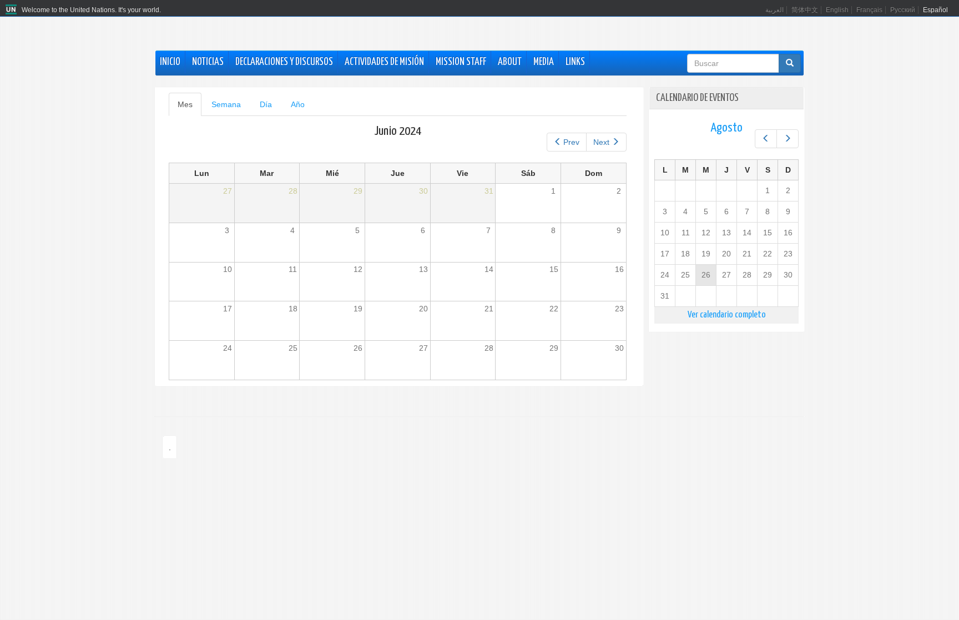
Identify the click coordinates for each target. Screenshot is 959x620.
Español (935, 10)
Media (543, 62)
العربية (774, 10)
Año (298, 104)
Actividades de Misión (384, 62)
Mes (189, 108)
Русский (902, 10)
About (510, 62)
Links (575, 62)
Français (869, 10)
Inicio (170, 62)
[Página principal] (12, 10)
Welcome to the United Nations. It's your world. (91, 10)
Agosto (726, 128)
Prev (571, 142)
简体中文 (804, 10)
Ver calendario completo (727, 315)
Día (266, 104)
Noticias (208, 62)
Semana (226, 104)
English (837, 10)
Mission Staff (461, 62)
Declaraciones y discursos (284, 62)
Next (601, 142)
